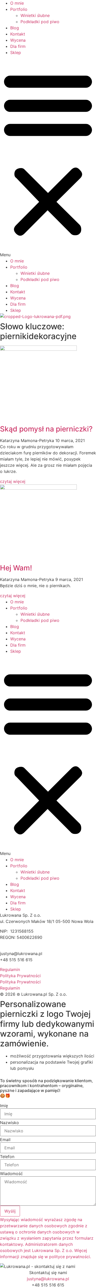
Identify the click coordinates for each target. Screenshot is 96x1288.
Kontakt (17, 34)
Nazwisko (9, 1123)
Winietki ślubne (35, 15)
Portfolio (18, 9)
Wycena (18, 40)
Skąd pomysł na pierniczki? (46, 429)
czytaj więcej (12, 481)
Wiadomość (11, 1173)
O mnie (17, 3)
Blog (14, 27)
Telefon (7, 1156)
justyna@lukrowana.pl (48, 1278)
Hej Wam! (16, 567)
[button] (48, 157)
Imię (4, 1106)
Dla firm (18, 46)
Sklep (15, 52)
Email (5, 1139)
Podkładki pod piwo (39, 21)
